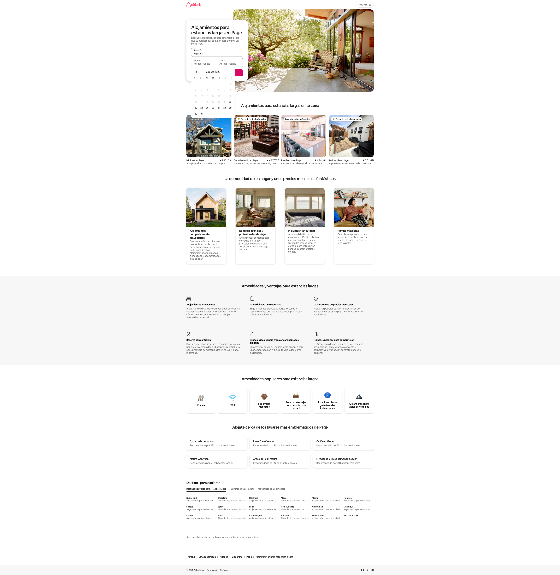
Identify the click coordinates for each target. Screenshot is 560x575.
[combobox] (217, 53)
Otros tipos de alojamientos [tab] (271, 489)
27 (219, 107)
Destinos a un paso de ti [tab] (242, 489)
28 (224, 107)
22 (230, 101)
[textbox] (204, 63)
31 (202, 113)
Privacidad (212, 570)
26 (213, 107)
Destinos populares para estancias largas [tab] (206, 489)
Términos (224, 570)
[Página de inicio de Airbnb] (193, 4)
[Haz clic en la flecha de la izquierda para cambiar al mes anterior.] (196, 72)
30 (196, 113)
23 (196, 107)
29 (230, 107)
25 (207, 107)
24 (201, 107)
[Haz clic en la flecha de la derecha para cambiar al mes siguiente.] (230, 72)
